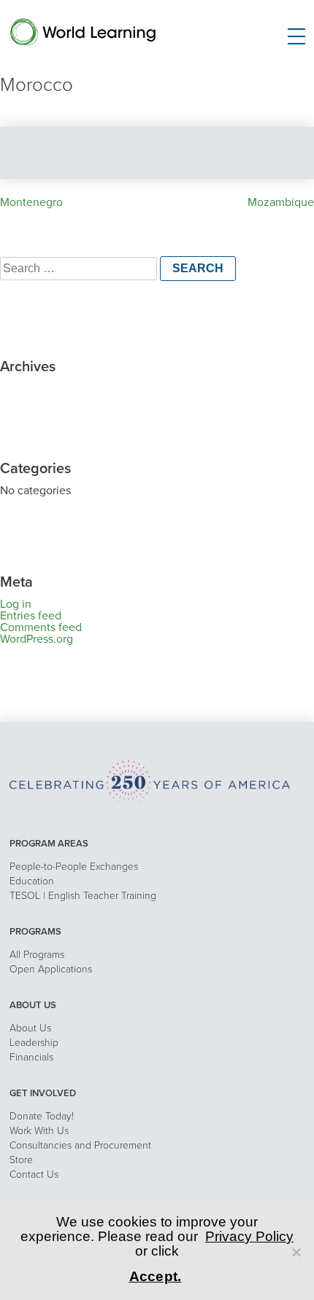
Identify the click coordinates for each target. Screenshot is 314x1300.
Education (31, 881)
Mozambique (281, 202)
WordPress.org (36, 639)
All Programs (36, 954)
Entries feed (30, 616)
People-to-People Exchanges (73, 866)
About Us (30, 1028)
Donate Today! (41, 1116)
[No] (295, 1252)
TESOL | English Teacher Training (82, 895)
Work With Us (39, 1131)
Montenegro (31, 202)
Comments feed (41, 627)
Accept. (155, 1276)
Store (21, 1160)
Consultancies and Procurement (80, 1145)
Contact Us (33, 1174)
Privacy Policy (249, 1236)
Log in (15, 604)
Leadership (33, 1043)
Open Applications (50, 969)
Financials (31, 1057)
